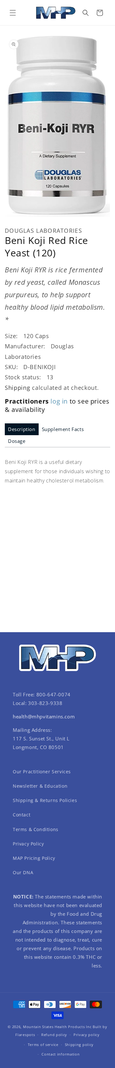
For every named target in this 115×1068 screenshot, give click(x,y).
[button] (13, 13)
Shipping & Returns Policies (45, 800)
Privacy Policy (28, 844)
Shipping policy (79, 1044)
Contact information (61, 1054)
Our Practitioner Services (42, 772)
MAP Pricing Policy (34, 858)
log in (59, 401)
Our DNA (23, 872)
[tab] (22, 429)
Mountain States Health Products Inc (57, 1026)
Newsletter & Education (40, 786)
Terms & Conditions (35, 829)
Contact (21, 815)
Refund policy (54, 1034)
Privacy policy (86, 1034)
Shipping (17, 387)
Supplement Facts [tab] (63, 429)
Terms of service (43, 1044)
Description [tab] (21, 429)
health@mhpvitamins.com (44, 716)
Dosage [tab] (17, 441)
